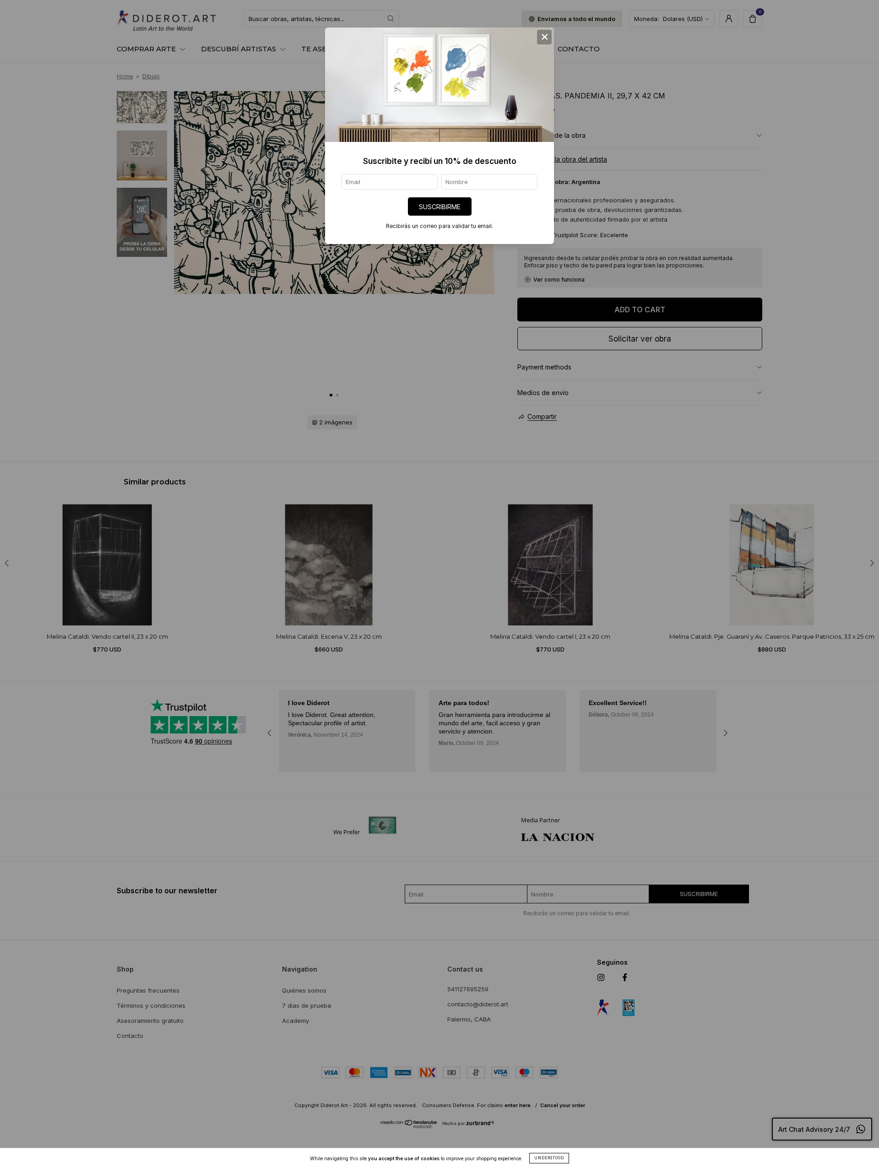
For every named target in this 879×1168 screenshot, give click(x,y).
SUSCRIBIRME (440, 207)
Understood (549, 1158)
